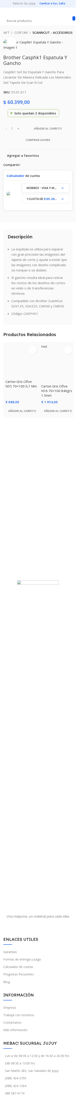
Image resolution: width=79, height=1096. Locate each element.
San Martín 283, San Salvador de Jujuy (32, 1071)
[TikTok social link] (46, 926)
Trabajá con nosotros (18, 1015)
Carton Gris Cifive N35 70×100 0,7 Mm (21, 383)
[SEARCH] (73, 18)
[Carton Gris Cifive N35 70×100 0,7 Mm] (22, 360)
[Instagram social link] (35, 926)
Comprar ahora (38, 140)
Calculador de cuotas (18, 967)
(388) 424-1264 (15, 1086)
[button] (22, 410)
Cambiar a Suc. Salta (52, 3)
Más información (15, 1030)
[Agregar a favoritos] (32, 350)
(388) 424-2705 (15, 1078)
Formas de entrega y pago (22, 959)
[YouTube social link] (40, 926)
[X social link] (28, 165)
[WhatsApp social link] (33, 165)
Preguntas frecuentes (18, 974)
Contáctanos (12, 1022)
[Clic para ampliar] (11, 42)
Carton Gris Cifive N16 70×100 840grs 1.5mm (56, 390)
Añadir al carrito (48, 128)
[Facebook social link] (23, 165)
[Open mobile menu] (5, 11)
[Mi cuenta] (71, 11)
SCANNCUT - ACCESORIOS (52, 32)
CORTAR (21, 32)
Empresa (9, 1007)
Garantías (10, 952)
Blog (6, 982)
